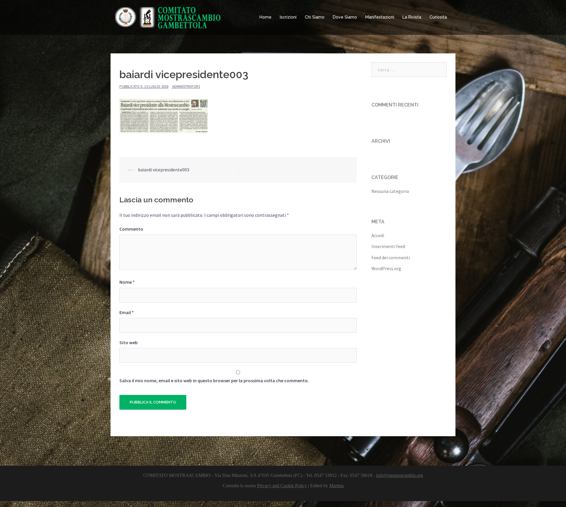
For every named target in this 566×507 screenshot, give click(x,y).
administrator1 (186, 86)
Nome (127, 282)
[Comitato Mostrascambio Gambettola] (168, 17)
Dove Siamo (345, 17)
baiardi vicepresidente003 (163, 170)
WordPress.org (386, 268)
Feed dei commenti (390, 257)
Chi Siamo (315, 17)
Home (265, 17)
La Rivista (411, 17)
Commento (131, 229)
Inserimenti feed (388, 246)
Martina (336, 485)
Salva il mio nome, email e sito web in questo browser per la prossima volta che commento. (214, 380)
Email (126, 312)
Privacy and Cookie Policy (282, 485)
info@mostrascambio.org (399, 475)
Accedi (377, 235)
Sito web (128, 342)
